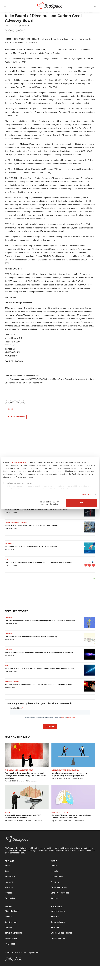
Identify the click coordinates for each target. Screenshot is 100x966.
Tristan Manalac (31, 781)
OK (81, 503)
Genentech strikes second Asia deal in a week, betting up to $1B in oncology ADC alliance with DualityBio (25, 775)
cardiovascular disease (16, 522)
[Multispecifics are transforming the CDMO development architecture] (27, 797)
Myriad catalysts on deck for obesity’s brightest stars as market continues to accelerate (39, 652)
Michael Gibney (10, 549)
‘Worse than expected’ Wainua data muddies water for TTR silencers (31, 525)
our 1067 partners (18, 462)
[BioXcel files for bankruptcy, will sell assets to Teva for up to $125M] (89, 547)
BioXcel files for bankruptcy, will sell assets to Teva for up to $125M (31, 546)
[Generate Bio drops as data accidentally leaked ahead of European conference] (73, 797)
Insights (8, 812)
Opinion (8, 617)
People (10, 409)
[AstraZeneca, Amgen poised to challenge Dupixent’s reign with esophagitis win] (73, 755)
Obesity (8, 649)
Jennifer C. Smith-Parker (34, 821)
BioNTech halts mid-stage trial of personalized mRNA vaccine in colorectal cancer (36, 509)
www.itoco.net (11, 297)
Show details (86, 494)
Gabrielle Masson (11, 528)
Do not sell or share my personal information (49, 503)
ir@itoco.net (10, 349)
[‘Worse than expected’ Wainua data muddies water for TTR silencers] (89, 527)
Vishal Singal (9, 639)
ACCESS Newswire (16, 417)
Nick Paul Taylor (10, 687)
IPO (6, 665)
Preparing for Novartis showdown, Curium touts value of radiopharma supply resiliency (38, 684)
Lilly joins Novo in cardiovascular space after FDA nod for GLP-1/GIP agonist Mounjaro (38, 562)
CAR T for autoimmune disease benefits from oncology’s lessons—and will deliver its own (40, 620)
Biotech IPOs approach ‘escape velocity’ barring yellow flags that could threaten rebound (39, 668)
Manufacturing (12, 681)
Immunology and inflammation (65, 770)
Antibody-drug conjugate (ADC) (19, 770)
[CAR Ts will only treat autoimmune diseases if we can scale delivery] (89, 638)
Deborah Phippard (11, 623)
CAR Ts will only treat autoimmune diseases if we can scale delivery (31, 636)
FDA (6, 559)
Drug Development (60, 812)
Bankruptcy (10, 543)
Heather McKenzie (11, 512)
